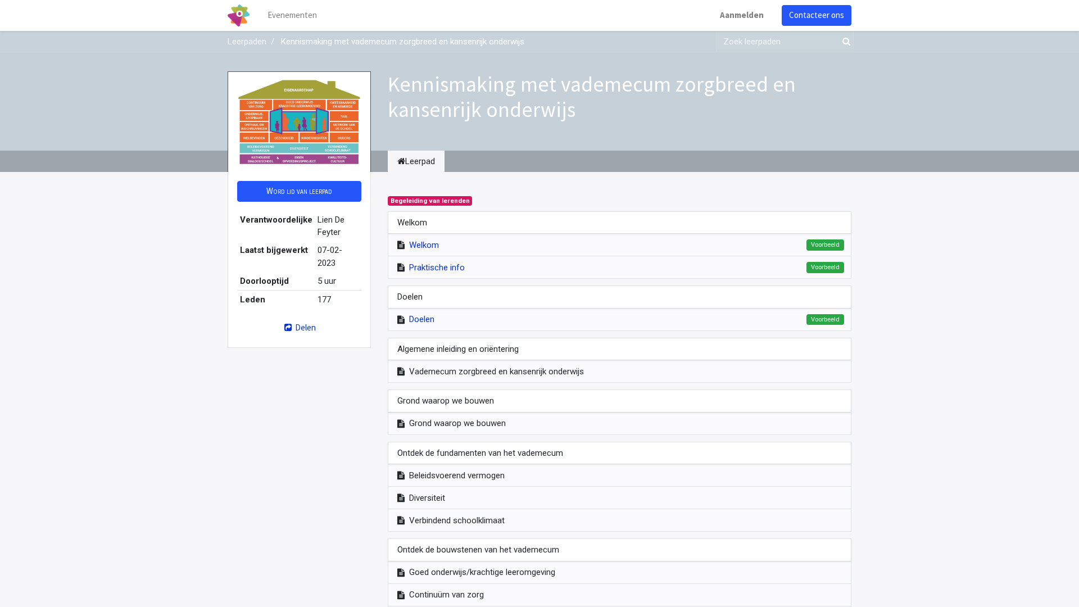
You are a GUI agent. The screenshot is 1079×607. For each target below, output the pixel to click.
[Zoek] (844, 41)
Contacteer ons (816, 15)
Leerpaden (247, 42)
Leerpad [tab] (420, 161)
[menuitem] (292, 15)
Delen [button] (304, 327)
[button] (299, 191)
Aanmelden (742, 15)
